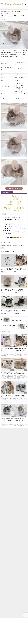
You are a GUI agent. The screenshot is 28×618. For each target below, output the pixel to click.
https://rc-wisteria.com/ (17, 224)
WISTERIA (3, 11)
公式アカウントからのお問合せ (15, 217)
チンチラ (9, 11)
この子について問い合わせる (14, 188)
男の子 (14, 11)
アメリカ (20, 11)
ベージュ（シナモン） (6, 13)
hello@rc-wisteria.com (14, 226)
